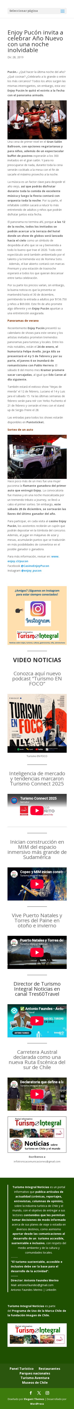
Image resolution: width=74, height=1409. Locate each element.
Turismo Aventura (35, 1378)
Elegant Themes (34, 1399)
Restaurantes (49, 1368)
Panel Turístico (22, 1368)
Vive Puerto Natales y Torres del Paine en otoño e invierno (37, 920)
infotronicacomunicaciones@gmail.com (37, 1161)
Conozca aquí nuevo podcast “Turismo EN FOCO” (37, 678)
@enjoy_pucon (31, 570)
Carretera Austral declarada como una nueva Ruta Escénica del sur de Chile (37, 1059)
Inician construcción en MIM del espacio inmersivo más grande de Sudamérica (37, 849)
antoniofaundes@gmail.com (35, 1285)
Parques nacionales (35, 1373)
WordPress (37, 1403)
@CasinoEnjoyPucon (35, 566)
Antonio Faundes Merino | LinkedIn (33, 1290)
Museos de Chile (35, 1382)
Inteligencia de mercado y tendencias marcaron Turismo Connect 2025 (37, 778)
